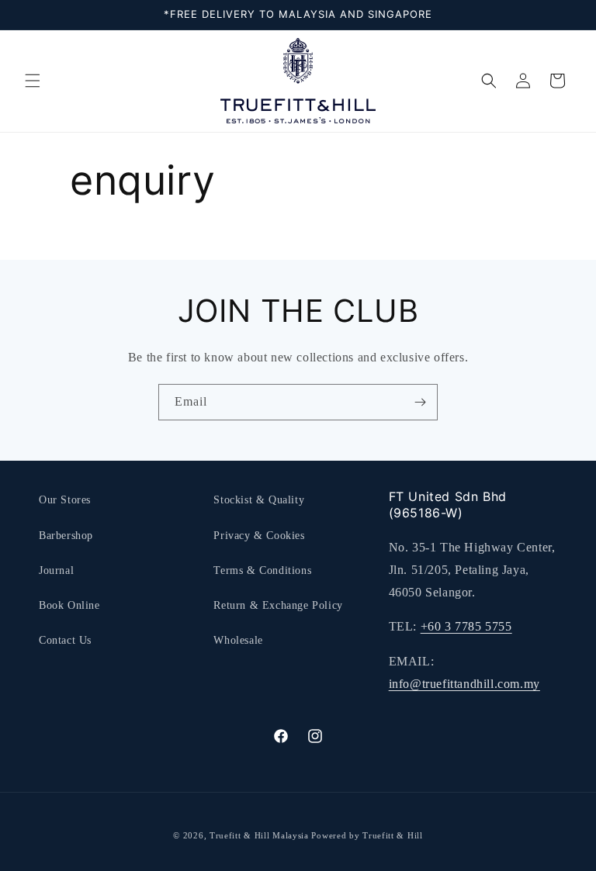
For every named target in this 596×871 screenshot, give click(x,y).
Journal (56, 570)
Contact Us (65, 640)
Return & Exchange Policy (277, 605)
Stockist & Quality (258, 500)
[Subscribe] (420, 402)
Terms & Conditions (262, 570)
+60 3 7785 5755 (466, 626)
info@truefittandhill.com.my (464, 683)
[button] (33, 81)
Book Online (69, 605)
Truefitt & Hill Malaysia (259, 835)
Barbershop (66, 535)
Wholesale (237, 640)
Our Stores (65, 500)
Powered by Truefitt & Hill (366, 835)
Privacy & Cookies (258, 535)
